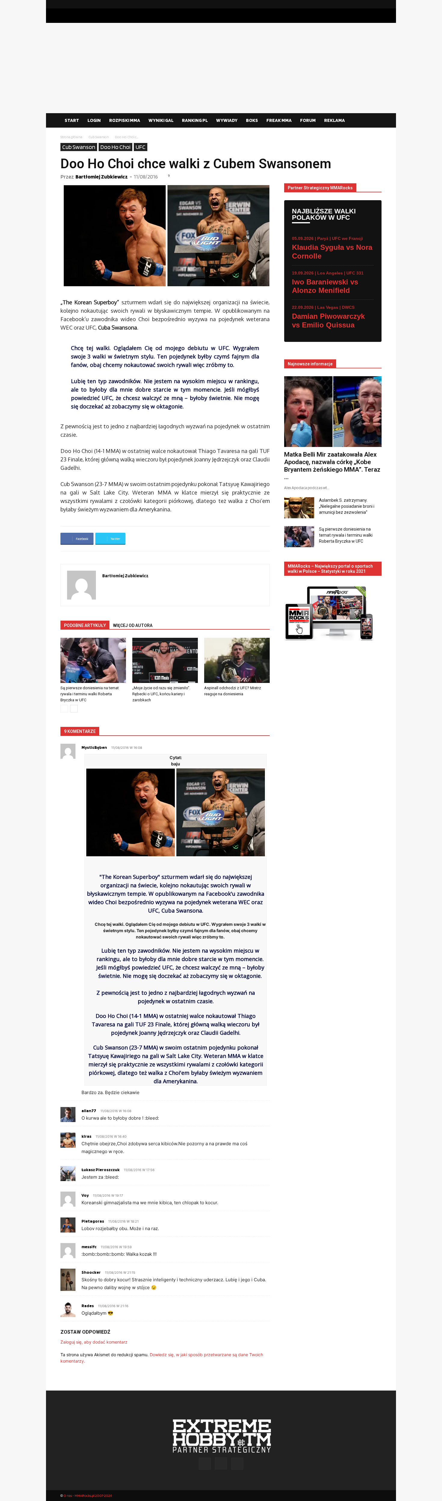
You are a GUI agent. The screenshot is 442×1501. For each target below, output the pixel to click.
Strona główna (71, 137)
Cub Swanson (98, 137)
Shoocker (91, 1272)
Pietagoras (92, 1221)
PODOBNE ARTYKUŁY (85, 625)
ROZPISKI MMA (124, 120)
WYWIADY (227, 120)
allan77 (88, 1110)
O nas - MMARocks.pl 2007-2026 (87, 1495)
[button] (374, 120)
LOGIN (94, 120)
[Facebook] (357, 4)
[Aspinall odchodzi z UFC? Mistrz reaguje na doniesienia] (237, 660)
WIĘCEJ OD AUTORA (132, 625)
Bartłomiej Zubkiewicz (101, 176)
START (72, 120)
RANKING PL (195, 120)
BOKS (252, 120)
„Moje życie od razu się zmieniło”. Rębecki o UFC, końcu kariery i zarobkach (161, 694)
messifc (89, 1246)
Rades (87, 1305)
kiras (86, 1136)
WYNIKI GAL (161, 120)
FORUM (308, 120)
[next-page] (74, 708)
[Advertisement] (221, 68)
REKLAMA (334, 120)
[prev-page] (64, 708)
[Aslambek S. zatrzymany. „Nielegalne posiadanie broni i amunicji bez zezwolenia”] (299, 507)
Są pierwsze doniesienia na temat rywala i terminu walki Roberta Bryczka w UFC (89, 694)
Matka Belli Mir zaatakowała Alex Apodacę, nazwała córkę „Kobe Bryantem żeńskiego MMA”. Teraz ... (332, 466)
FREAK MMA (279, 120)
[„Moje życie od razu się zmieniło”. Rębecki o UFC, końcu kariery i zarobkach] (165, 660)
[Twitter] (377, 4)
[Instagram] (367, 4)
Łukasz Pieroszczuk (100, 1169)
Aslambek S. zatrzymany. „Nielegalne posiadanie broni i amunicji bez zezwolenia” (346, 506)
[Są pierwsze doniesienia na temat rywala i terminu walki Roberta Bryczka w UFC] (93, 660)
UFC (141, 146)
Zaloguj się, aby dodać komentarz (93, 1341)
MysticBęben (94, 747)
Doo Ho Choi (115, 146)
